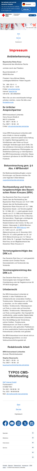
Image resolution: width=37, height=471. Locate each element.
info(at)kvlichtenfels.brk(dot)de (18, 126)
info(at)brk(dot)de (14, 89)
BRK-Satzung (21, 227)
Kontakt (5, 465)
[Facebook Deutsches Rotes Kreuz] (5, 423)
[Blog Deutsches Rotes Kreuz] (31, 423)
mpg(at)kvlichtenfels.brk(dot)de (13, 180)
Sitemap (10, 465)
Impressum (25, 465)
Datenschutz (17, 465)
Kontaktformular (8, 102)
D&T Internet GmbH (9, 382)
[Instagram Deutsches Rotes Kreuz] (18, 423)
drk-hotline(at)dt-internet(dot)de (17, 394)
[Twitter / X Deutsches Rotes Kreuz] (25, 423)
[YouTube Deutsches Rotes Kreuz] (12, 423)
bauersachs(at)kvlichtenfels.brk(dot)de (16, 365)
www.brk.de (13, 91)
